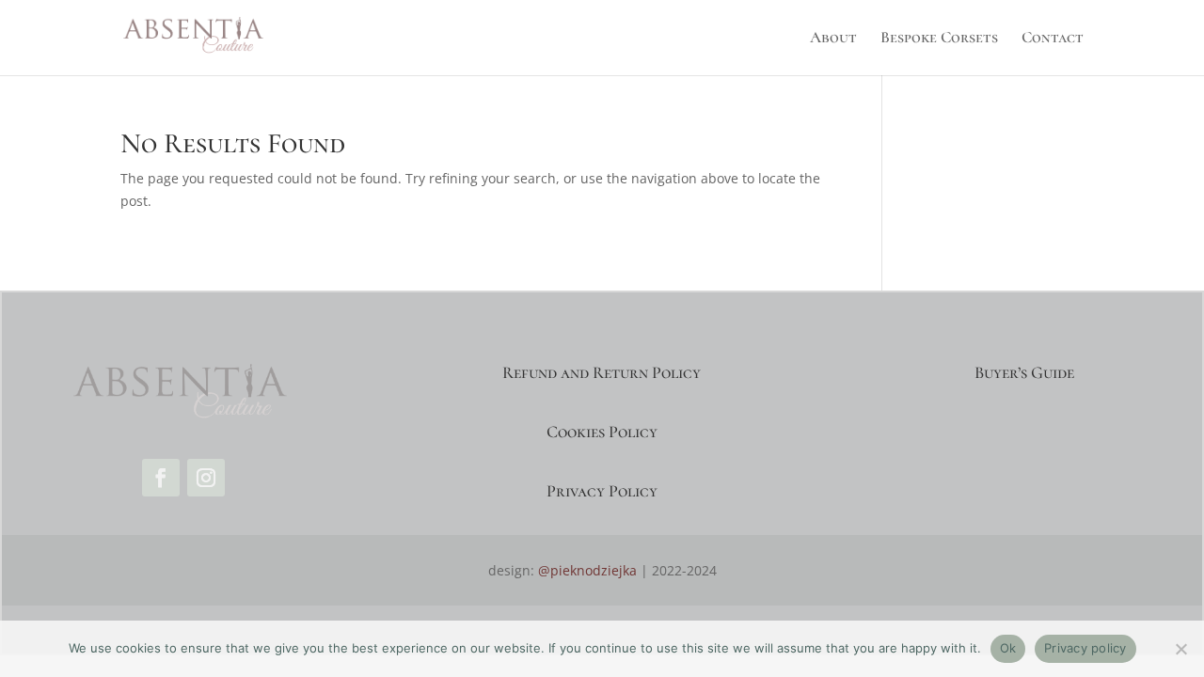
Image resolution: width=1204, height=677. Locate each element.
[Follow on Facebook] (161, 477)
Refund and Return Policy (601, 372)
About (833, 39)
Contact (1053, 39)
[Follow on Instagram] (206, 477)
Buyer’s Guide (1024, 372)
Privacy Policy (602, 490)
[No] (1180, 648)
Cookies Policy (602, 431)
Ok (1008, 647)
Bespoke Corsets (939, 39)
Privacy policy (1085, 647)
